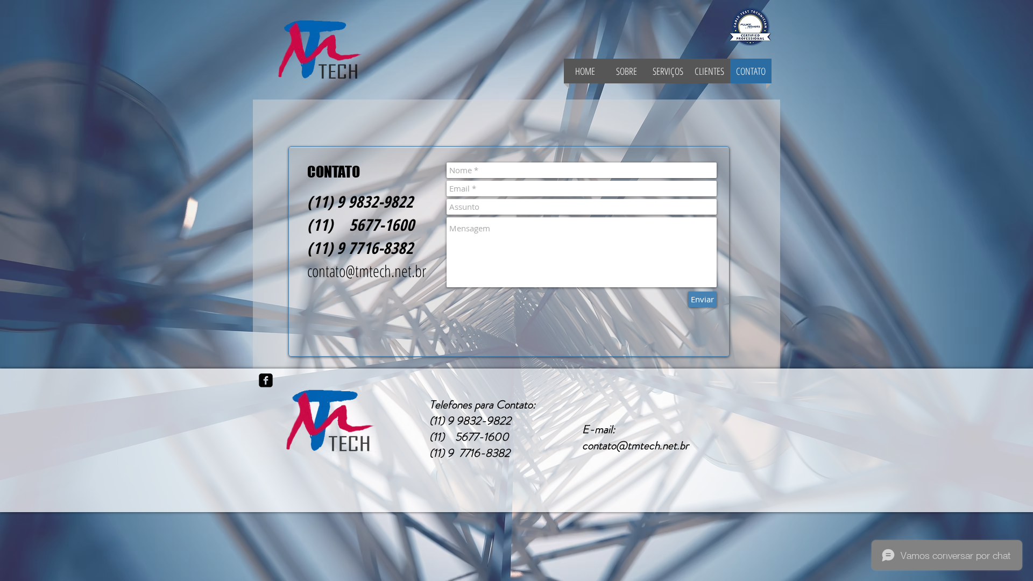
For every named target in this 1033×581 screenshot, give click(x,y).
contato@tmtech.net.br (366, 271)
